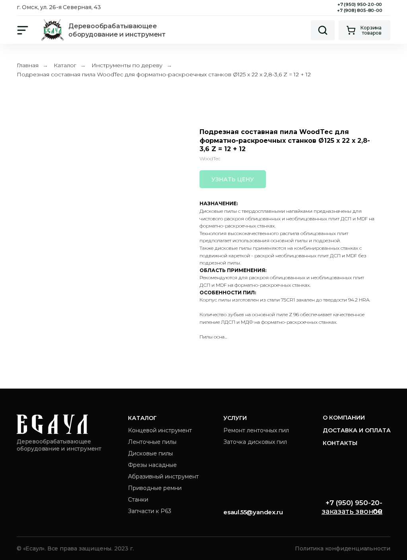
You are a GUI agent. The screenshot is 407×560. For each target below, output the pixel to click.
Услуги (235, 418)
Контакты (340, 443)
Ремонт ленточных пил (256, 430)
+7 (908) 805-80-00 (359, 10)
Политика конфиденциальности (342, 548)
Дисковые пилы (150, 453)
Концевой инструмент (160, 430)
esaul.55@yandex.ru (253, 512)
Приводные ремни (155, 488)
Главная (28, 65)
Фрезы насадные (152, 465)
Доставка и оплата (357, 430)
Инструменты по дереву (127, 65)
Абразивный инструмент (163, 476)
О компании (344, 417)
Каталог (65, 65)
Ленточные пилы (152, 441)
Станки (138, 499)
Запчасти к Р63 (149, 511)
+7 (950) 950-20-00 (359, 4)
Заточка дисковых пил (255, 441)
